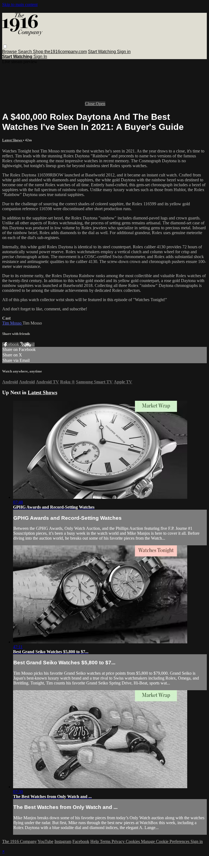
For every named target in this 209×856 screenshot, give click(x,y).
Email (29, 344)
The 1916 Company (19, 841)
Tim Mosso (12, 323)
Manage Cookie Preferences (165, 841)
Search (25, 51)
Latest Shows (12, 140)
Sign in (124, 51)
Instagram (62, 841)
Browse (10, 51)
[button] (5, 46)
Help (95, 841)
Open (100, 103)
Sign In (40, 56)
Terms (106, 841)
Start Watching (102, 51)
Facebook (11, 344)
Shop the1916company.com (60, 51)
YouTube (45, 841)
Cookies (133, 841)
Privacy (119, 841)
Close (90, 103)
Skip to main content (20, 4)
